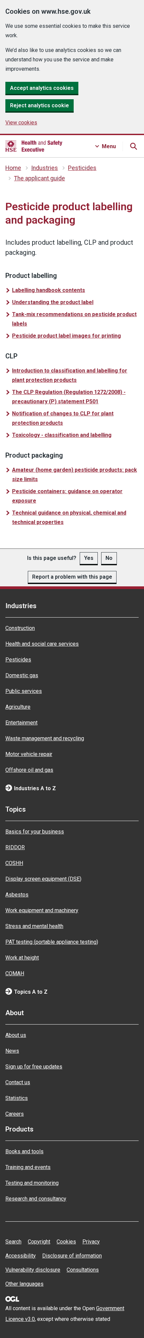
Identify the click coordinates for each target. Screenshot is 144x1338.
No (109, 558)
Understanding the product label (52, 302)
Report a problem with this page (72, 577)
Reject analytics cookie (39, 105)
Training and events (28, 1167)
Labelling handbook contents (48, 290)
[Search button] (133, 146)
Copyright (39, 1241)
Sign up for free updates (33, 1066)
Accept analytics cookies (42, 88)
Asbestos (16, 894)
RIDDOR (15, 847)
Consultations (83, 1270)
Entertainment (21, 722)
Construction (20, 628)
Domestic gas (21, 675)
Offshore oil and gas (29, 770)
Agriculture (17, 707)
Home (13, 168)
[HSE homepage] (33, 146)
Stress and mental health (34, 926)
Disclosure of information (72, 1256)
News (12, 1051)
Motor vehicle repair (28, 754)
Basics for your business (34, 831)
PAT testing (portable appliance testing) (51, 942)
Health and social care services (42, 644)
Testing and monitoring (32, 1183)
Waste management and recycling (44, 738)
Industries (44, 168)
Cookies (66, 1241)
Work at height (22, 957)
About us (15, 1035)
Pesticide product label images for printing (66, 336)
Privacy (91, 1241)
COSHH (14, 863)
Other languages (24, 1284)
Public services (23, 691)
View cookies (21, 122)
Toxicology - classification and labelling (62, 435)
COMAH (14, 973)
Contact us (17, 1082)
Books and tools (24, 1151)
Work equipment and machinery (41, 910)
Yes (88, 558)
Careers (14, 1114)
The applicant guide (39, 178)
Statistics (16, 1098)
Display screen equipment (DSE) (43, 879)
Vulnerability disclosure (32, 1270)
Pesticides (82, 168)
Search (13, 1241)
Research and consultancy (35, 1199)
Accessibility (20, 1256)
